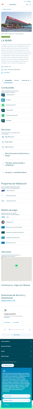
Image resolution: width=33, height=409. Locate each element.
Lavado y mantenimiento (16, 172)
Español (29, 1)
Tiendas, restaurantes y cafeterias (15, 164)
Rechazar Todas (8, 400)
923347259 (6, 317)
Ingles (25, 1)
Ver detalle (16, 322)
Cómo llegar (7, 322)
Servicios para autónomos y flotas (17, 155)
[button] (16, 266)
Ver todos (17, 334)
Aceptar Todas (7, 396)
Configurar (6, 404)
